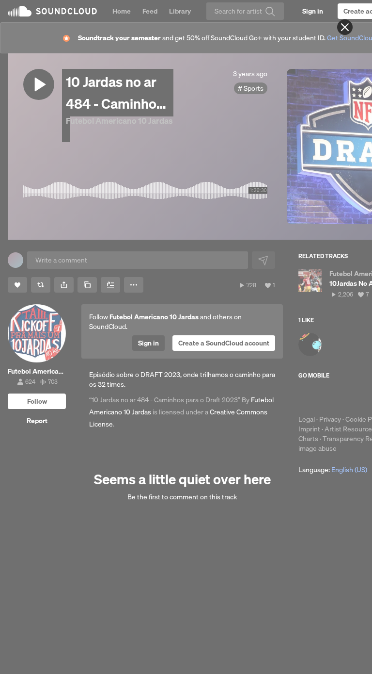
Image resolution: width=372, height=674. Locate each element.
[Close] (345, 27)
